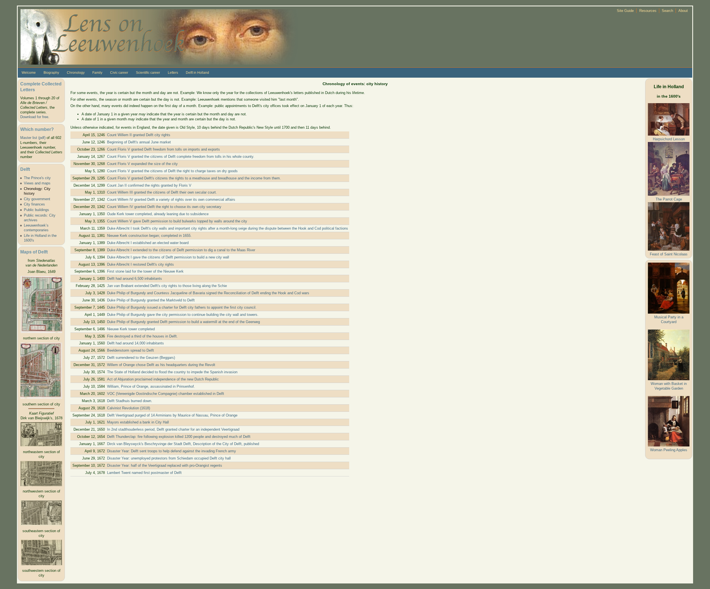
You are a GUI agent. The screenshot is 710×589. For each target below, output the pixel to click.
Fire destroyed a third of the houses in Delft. (142, 336)
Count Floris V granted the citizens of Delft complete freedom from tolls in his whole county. (180, 156)
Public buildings (36, 210)
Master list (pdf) (32, 138)
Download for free (34, 117)
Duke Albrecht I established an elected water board (148, 243)
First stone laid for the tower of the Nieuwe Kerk (145, 271)
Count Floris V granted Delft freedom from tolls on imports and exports (163, 149)
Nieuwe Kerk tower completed (131, 329)
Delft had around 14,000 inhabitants (135, 343)
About (683, 11)
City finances (34, 204)
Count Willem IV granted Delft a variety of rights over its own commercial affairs (171, 199)
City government (37, 199)
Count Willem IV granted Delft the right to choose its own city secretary (164, 207)
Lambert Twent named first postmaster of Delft (144, 473)
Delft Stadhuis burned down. (129, 401)
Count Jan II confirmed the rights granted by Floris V (149, 185)
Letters (173, 73)
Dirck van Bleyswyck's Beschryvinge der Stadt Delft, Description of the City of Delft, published (183, 444)
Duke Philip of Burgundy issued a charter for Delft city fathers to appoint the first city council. (182, 307)
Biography (51, 73)
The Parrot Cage (669, 199)
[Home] (159, 36)
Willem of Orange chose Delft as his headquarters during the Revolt (161, 365)
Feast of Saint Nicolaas (669, 254)
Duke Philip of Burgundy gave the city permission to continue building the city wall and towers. (182, 315)
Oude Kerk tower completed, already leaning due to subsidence (158, 214)
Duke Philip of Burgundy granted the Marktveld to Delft (151, 300)
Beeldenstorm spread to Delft (130, 350)
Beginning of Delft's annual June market (139, 142)
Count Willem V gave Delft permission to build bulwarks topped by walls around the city (177, 221)
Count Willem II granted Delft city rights (138, 135)
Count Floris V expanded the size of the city (142, 164)
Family (97, 73)
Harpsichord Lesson (669, 139)
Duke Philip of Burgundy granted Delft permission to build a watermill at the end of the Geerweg (183, 322)
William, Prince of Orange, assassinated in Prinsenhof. (151, 386)
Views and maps (37, 183)
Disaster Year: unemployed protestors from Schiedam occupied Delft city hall (169, 458)
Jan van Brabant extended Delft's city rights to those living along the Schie (167, 286)
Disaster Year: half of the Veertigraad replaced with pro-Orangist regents (164, 465)
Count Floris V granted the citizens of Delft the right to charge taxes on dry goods (172, 171)
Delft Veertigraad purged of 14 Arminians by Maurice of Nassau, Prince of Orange (172, 415)
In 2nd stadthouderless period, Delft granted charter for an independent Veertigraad (173, 429)
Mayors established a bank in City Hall (138, 422)
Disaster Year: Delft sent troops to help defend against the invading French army (171, 451)
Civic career (119, 73)
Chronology (76, 73)
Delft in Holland (197, 73)
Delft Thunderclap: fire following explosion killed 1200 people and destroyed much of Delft (178, 437)
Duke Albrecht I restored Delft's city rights (140, 264)
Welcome (29, 73)
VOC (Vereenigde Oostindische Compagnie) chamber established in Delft (165, 394)
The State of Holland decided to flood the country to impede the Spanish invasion (172, 372)
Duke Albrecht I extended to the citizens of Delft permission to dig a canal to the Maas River (181, 250)
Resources (647, 11)
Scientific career (148, 73)
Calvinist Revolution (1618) (128, 408)
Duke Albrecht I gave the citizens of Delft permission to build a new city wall (168, 257)
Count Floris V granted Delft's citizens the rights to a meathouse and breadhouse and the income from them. (194, 178)
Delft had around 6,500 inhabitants (134, 278)
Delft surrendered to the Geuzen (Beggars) (141, 358)
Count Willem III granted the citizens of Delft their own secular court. (162, 192)
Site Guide (625, 11)
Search (667, 11)
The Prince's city (37, 178)
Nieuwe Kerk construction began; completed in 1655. (149, 235)
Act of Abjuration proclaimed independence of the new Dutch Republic (163, 379)
